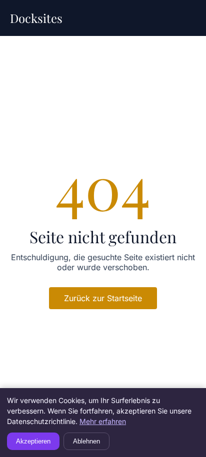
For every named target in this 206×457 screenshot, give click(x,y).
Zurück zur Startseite (103, 298)
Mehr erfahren (103, 421)
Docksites (36, 18)
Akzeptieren (33, 441)
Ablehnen (86, 441)
